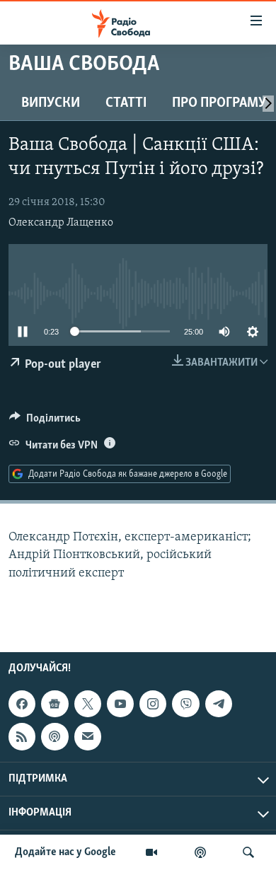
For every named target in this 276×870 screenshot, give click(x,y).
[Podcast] (54, 736)
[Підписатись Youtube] (120, 703)
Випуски (50, 103)
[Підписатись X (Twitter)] (87, 703)
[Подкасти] (200, 852)
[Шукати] (248, 852)
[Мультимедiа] (151, 852)
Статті (125, 103)
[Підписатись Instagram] (152, 703)
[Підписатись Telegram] (218, 703)
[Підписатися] (87, 736)
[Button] (45, 421)
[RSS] (21, 736)
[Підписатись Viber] (185, 703)
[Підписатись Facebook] (21, 703)
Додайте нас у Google (65, 852)
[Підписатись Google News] (54, 703)
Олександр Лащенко (60, 222)
